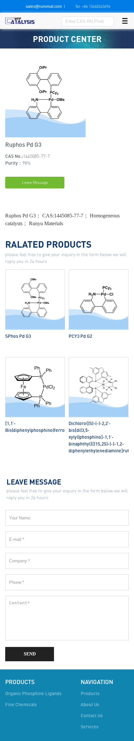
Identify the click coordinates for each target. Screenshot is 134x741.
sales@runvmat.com (44, 6)
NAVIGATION (97, 681)
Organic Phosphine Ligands (33, 693)
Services (90, 726)
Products (90, 693)
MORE (35, 271)
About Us (90, 704)
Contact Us (92, 715)
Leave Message (35, 182)
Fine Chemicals (21, 704)
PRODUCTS (20, 681)
